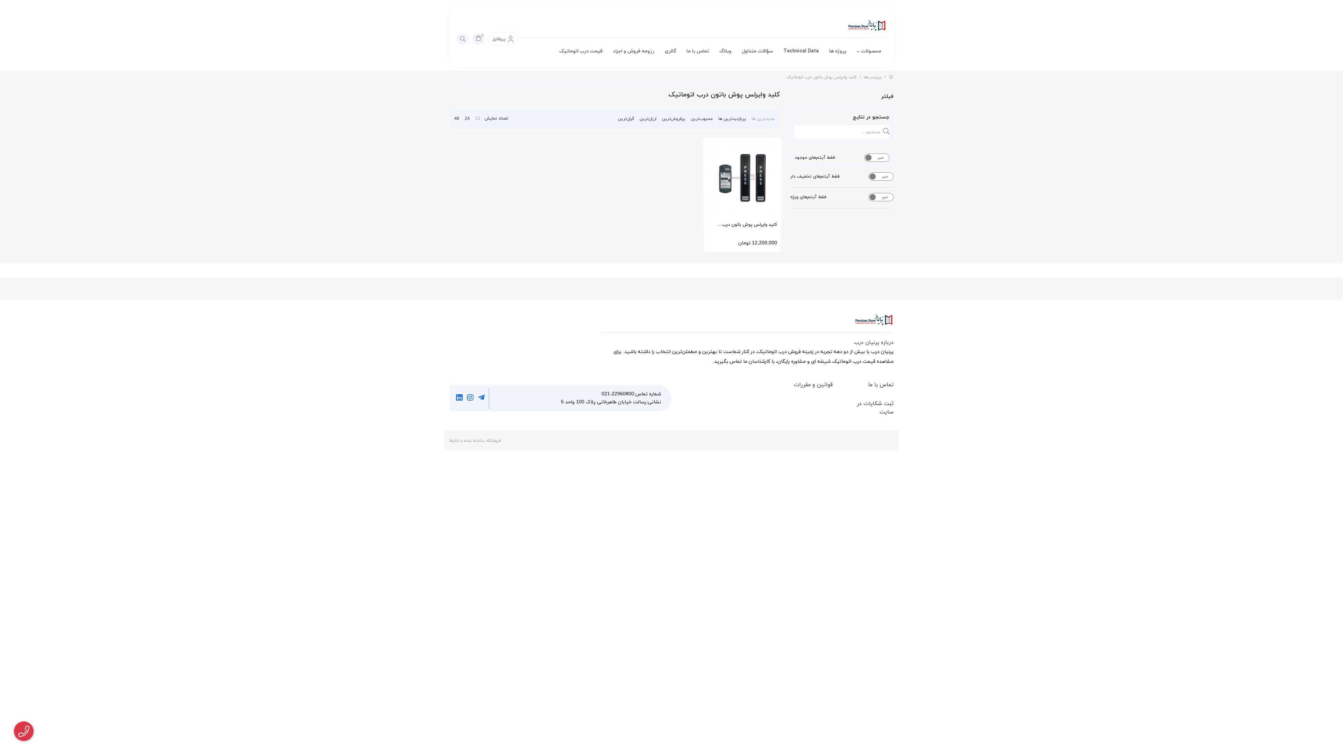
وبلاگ (725, 51)
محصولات (871, 51)
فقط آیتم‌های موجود (815, 157)
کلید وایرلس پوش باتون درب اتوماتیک (822, 77)
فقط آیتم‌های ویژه (808, 197)
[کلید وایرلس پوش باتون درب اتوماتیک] (747, 323)
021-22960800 (618, 394)
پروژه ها (837, 51)
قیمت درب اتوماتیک (581, 51)
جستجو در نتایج (871, 117)
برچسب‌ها (872, 77)
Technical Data (801, 51)
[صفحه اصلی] (891, 77)
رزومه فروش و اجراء (633, 51)
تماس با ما (698, 51)
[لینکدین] (459, 398)
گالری (670, 51)
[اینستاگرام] (470, 398)
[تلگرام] (481, 398)
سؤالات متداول (757, 51)
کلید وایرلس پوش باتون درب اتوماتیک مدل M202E (749, 227)
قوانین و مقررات (813, 385)
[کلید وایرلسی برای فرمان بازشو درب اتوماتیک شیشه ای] (742, 177)
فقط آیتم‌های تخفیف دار (815, 176)
